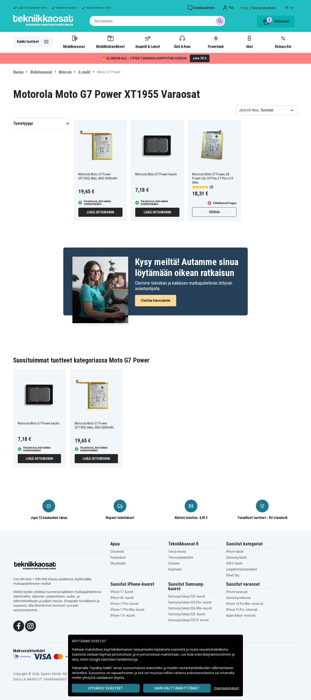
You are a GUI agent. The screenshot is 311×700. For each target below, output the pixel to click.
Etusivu (18, 72)
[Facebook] (18, 625)
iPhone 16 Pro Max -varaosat (244, 603)
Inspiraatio (175, 569)
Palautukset (118, 557)
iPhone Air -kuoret (122, 598)
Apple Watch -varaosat (240, 615)
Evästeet (173, 563)
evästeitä (178, 649)
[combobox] (157, 21)
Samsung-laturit (236, 557)
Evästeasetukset (226, 688)
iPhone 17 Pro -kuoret (124, 603)
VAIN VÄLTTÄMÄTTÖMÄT (176, 688)
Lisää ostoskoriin (100, 212)
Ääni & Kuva (182, 46)
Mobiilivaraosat (74, 46)
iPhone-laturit (234, 551)
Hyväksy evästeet (105, 688)
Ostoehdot (117, 551)
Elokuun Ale (283, 46)
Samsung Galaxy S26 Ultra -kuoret (190, 608)
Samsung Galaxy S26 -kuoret (186, 596)
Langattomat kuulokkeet (241, 569)
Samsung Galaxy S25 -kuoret (186, 614)
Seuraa (214, 212)
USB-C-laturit (234, 563)
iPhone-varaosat (236, 592)
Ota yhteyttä (118, 563)
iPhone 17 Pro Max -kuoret (127, 609)
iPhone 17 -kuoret (121, 592)
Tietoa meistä (177, 551)
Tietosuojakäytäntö (180, 557)
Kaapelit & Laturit (147, 46)
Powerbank (216, 46)
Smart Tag (232, 575)
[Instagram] (30, 625)
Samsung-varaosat (238, 598)
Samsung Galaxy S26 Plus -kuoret (190, 602)
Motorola (64, 72)
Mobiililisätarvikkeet (110, 46)
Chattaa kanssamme (156, 300)
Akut (249, 46)
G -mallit (84, 72)
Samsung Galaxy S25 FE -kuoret (188, 620)
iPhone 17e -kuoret (122, 615)
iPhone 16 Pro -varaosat (241, 609)
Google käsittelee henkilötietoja (113, 659)
